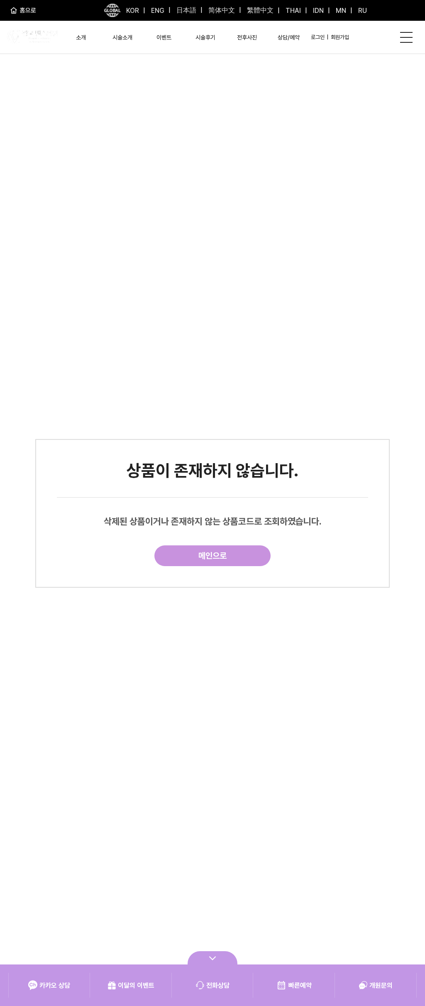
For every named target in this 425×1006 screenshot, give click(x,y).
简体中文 (221, 10)
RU (362, 11)
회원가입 (340, 37)
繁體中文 (259, 10)
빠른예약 (300, 985)
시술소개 (122, 37)
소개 (81, 37)
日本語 (185, 10)
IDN (317, 11)
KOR (132, 11)
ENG (156, 11)
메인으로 (212, 556)
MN (340, 11)
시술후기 (205, 37)
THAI (292, 11)
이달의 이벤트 (136, 985)
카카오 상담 (54, 985)
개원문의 (381, 985)
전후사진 (247, 37)
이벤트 (163, 37)
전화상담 (218, 985)
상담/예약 (289, 37)
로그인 (318, 37)
